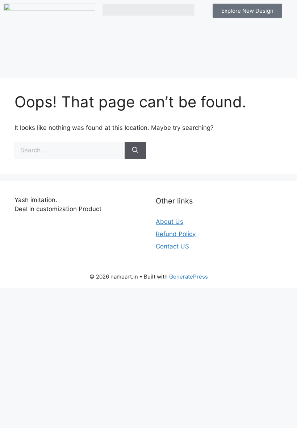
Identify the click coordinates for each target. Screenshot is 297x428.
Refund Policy (176, 234)
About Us (169, 221)
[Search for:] (69, 150)
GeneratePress (188, 276)
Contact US (172, 246)
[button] (148, 10)
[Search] (135, 150)
